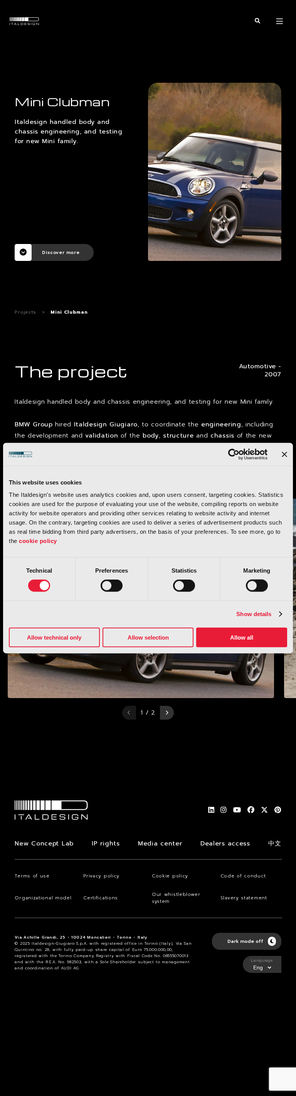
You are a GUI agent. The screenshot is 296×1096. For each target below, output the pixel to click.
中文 (274, 843)
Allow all (241, 637)
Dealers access (225, 843)
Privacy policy (101, 875)
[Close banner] (284, 454)
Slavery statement (243, 897)
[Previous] (129, 713)
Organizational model (43, 897)
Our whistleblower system (176, 898)
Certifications (100, 897)
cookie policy (38, 540)
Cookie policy (170, 875)
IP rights (105, 843)
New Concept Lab (44, 843)
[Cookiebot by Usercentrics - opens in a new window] (233, 454)
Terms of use (32, 875)
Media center (160, 843)
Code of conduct (243, 875)
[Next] (167, 713)
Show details (253, 614)
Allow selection (148, 637)
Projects (25, 312)
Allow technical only (54, 637)
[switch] (112, 586)
